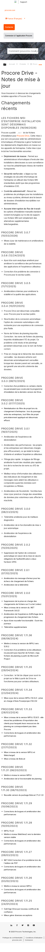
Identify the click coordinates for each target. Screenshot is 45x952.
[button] (36, 51)
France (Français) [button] (14, 19)
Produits (23, 64)
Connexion (29, 940)
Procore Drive (38, 64)
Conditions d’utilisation (34, 938)
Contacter (9, 27)
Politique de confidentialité (12, 938)
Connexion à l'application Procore (18, 36)
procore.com (10, 10)
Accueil (12, 64)
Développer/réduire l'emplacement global (40, 63)
